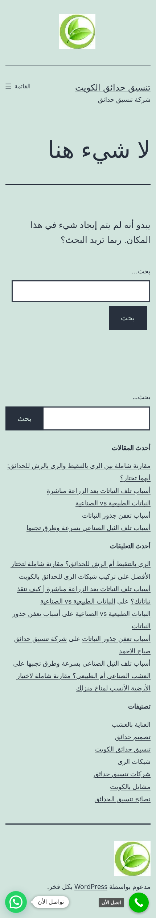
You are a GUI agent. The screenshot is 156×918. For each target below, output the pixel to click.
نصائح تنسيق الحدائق (122, 799)
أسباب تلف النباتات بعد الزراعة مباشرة (99, 490)
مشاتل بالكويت (130, 786)
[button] (16, 902)
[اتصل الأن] (139, 903)
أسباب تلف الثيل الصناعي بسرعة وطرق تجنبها (88, 528)
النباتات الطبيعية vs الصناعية (113, 503)
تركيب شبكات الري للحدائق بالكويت (67, 576)
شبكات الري (134, 761)
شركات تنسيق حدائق (122, 774)
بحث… (141, 271)
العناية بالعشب (131, 724)
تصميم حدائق (133, 737)
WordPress (90, 886)
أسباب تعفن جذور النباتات (116, 515)
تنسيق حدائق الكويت (113, 87)
